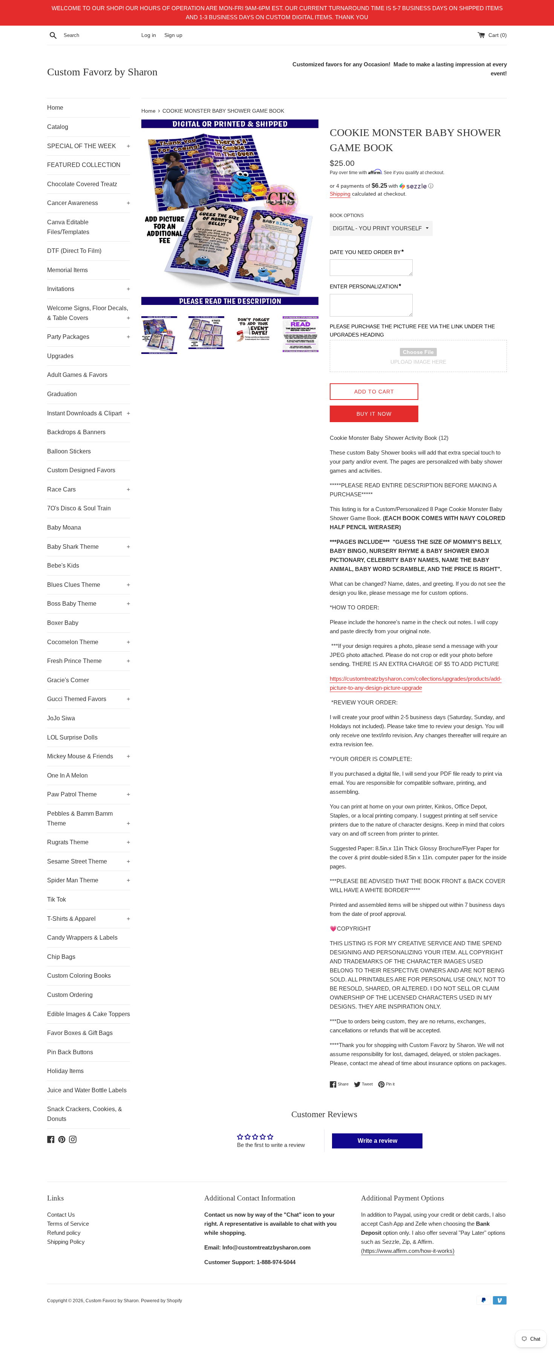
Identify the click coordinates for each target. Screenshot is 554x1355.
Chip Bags (61, 957)
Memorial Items (67, 270)
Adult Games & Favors (77, 375)
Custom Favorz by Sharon (102, 72)
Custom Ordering (70, 995)
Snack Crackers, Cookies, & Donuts (84, 1114)
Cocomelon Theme (88, 642)
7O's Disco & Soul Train (79, 508)
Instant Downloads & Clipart (88, 413)
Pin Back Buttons (70, 1052)
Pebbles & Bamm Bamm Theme (88, 818)
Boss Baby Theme (88, 603)
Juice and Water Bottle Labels (87, 1090)
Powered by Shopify (161, 1300)
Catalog (57, 127)
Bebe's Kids (63, 565)
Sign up (173, 35)
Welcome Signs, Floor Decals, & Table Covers (88, 313)
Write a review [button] (377, 1141)
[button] (418, 186)
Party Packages (88, 337)
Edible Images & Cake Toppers (88, 1014)
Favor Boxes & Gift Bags (80, 1033)
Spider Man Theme (88, 880)
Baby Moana (64, 527)
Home (55, 107)
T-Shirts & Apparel (88, 919)
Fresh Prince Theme (88, 661)
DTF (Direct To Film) (74, 251)
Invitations (88, 289)
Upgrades (60, 356)
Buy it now (374, 414)
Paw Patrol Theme (88, 794)
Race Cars (88, 489)
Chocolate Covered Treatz (82, 184)
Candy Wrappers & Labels (82, 937)
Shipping (340, 194)
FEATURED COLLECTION (84, 165)
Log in (148, 35)
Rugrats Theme (88, 842)
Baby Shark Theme (88, 547)
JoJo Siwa (61, 718)
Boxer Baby (62, 623)
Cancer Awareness (88, 203)
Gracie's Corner (68, 680)
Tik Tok (56, 899)
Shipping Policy (66, 1242)
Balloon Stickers (69, 451)
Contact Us (61, 1214)
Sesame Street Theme (88, 861)
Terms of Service (68, 1223)
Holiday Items (65, 1071)
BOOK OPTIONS (347, 215)
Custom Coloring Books (79, 975)
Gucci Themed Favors (88, 699)
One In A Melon (67, 775)
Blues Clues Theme (88, 585)
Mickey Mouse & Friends (88, 756)
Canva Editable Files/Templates (68, 227)
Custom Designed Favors (81, 470)
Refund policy (64, 1232)
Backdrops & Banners (76, 432)
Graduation (62, 394)
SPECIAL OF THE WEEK (88, 146)
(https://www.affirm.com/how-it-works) (408, 1251)
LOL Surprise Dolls (72, 737)
